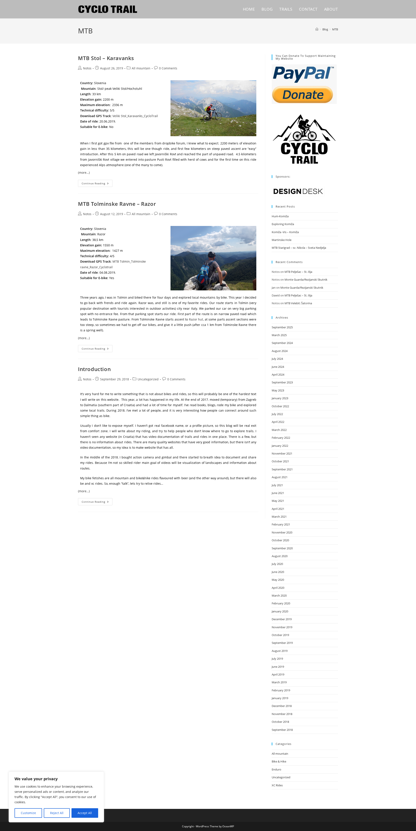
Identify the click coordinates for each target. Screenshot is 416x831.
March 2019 (279, 682)
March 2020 (279, 595)
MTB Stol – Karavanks (106, 58)
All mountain (141, 68)
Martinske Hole (281, 240)
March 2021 (279, 517)
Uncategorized (148, 379)
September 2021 (282, 469)
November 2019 (282, 627)
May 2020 (278, 580)
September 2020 (282, 548)
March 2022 (279, 430)
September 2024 (282, 343)
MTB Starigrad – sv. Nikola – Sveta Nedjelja (299, 248)
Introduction (94, 369)
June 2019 (278, 667)
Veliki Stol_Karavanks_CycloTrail (135, 116)
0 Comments (168, 68)
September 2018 (282, 730)
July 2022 (277, 414)
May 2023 (278, 390)
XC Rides (277, 785)
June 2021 (278, 493)
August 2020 (280, 556)
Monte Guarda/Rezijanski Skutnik (305, 279)
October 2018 (280, 722)
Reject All (56, 813)
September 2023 (282, 382)
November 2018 (282, 714)
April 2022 (278, 422)
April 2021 (278, 509)
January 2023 (280, 398)
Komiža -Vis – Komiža (285, 232)
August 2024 (280, 351)
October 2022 (280, 406)
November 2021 (282, 453)
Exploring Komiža (283, 224)
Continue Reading (97, 182)
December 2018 (282, 706)
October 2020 (280, 540)
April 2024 (278, 374)
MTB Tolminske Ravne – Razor (117, 203)
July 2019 (277, 659)
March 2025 (279, 335)
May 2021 (278, 501)
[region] (56, 797)
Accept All (85, 813)
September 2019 (282, 643)
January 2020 (280, 611)
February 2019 (281, 690)
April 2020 (278, 588)
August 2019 (280, 651)
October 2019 (280, 635)
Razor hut (196, 319)
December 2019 (282, 619)
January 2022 (280, 446)
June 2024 (278, 367)
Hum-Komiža (280, 216)
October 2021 (280, 461)
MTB (335, 29)
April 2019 (278, 674)
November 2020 (282, 532)
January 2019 (280, 698)
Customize (28, 813)
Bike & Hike (279, 761)
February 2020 (281, 603)
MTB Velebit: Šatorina (298, 303)
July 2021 (277, 485)
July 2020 (277, 564)
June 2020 (278, 572)
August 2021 (280, 477)
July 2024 (277, 359)
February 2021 (281, 524)
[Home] (316, 29)
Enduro (276, 769)
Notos (87, 68)
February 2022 (281, 438)
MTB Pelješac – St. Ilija (298, 272)
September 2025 (282, 327)
